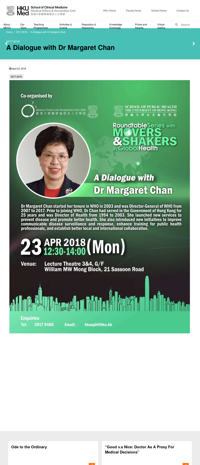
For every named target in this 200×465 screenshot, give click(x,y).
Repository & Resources (89, 26)
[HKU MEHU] (40, 10)
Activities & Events (66, 26)
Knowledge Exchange (115, 26)
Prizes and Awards (141, 26)
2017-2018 (21, 32)
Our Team (23, 26)
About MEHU (7, 26)
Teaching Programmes (41, 26)
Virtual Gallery (161, 26)
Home (9, 32)
